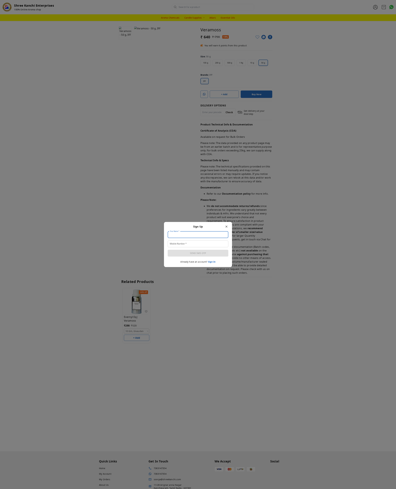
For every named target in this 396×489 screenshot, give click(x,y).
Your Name (174, 231)
